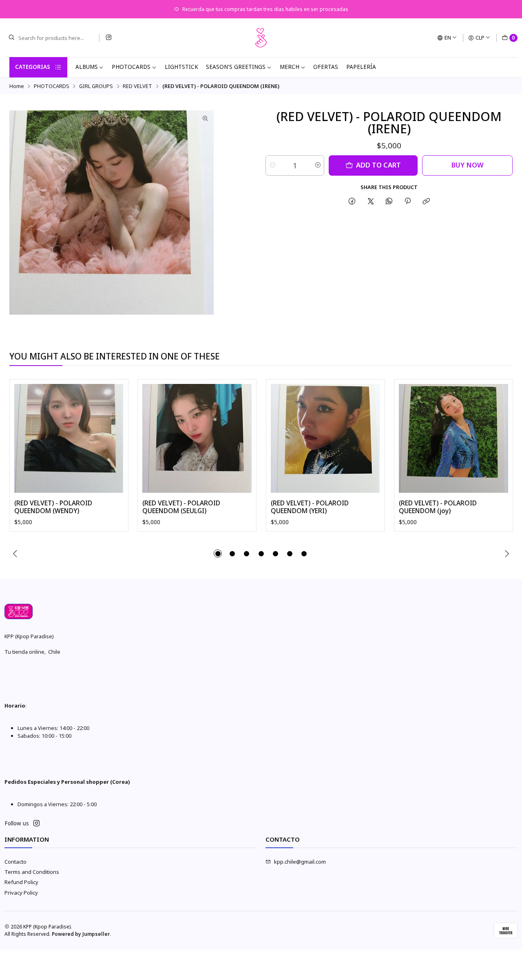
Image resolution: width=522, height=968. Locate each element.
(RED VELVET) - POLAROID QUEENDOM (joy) (438, 507)
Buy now (467, 165)
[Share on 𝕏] (370, 201)
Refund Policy (21, 882)
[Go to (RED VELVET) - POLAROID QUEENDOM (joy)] (453, 438)
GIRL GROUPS (96, 86)
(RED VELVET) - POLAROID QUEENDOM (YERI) (310, 507)
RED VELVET (137, 86)
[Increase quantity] (317, 165)
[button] (218, 553)
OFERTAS (325, 67)
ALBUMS (86, 67)
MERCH (289, 67)
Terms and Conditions (31, 871)
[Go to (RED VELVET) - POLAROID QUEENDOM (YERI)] (325, 438)
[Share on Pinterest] (407, 201)
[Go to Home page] (261, 38)
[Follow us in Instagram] (108, 37)
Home (16, 86)
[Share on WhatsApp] (389, 201)
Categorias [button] (32, 67)
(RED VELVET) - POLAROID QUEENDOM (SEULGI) (181, 507)
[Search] (11, 38)
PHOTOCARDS (131, 67)
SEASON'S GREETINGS (235, 67)
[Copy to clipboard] (426, 201)
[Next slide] (507, 553)
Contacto (15, 861)
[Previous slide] (15, 553)
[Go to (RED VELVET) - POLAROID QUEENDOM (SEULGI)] (197, 438)
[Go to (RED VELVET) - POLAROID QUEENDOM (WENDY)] (69, 438)
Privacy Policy (21, 892)
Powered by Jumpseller (81, 934)
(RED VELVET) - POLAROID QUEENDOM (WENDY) (53, 507)
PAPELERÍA (361, 67)
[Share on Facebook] (352, 201)
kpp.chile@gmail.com (300, 861)
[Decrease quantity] (272, 165)
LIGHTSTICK (181, 67)
